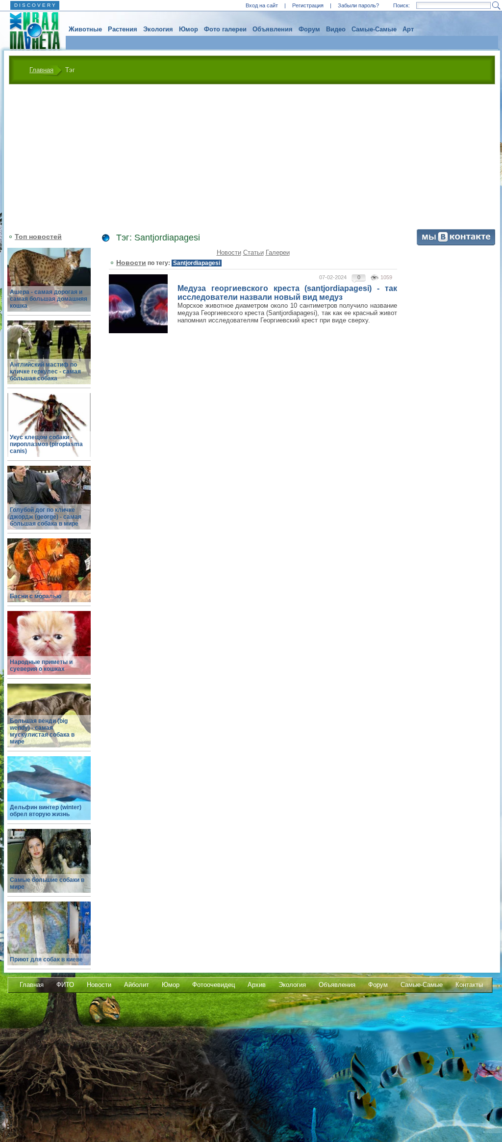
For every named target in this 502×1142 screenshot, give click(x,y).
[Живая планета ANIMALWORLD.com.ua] (31, 31)
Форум (309, 29)
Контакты (469, 984)
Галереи (278, 252)
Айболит (136, 984)
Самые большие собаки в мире (47, 883)
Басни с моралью (35, 596)
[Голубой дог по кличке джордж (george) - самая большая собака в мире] (49, 503)
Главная (41, 70)
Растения (122, 29)
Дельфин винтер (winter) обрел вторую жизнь (45, 811)
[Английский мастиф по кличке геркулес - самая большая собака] (49, 358)
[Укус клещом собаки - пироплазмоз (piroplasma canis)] (49, 430)
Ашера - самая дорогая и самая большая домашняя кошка (48, 299)
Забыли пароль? (358, 5)
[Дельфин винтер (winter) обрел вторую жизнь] (49, 793)
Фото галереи (225, 29)
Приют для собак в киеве (46, 959)
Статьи (253, 252)
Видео (336, 29)
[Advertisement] (252, 158)
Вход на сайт (262, 5)
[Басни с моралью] (49, 575)
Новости (229, 252)
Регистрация (308, 5)
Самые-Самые (374, 29)
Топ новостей (38, 236)
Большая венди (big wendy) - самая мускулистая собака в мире (42, 731)
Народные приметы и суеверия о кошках (41, 665)
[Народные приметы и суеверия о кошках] (49, 648)
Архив (257, 984)
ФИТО (65, 984)
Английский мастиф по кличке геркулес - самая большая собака (45, 371)
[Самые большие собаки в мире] (49, 866)
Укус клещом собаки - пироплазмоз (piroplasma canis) (46, 444)
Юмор (188, 29)
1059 (386, 277)
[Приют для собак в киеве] (49, 939)
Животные (85, 29)
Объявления (272, 29)
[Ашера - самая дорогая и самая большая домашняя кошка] (49, 285)
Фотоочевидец (213, 984)
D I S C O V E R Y (34, 5)
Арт (408, 29)
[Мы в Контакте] (456, 243)
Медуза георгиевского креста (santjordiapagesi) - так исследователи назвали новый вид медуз (287, 292)
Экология (158, 29)
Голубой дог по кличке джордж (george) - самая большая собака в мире (45, 516)
